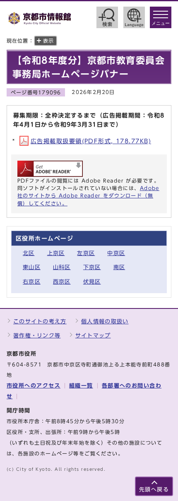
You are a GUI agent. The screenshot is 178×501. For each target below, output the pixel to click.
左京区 (86, 253)
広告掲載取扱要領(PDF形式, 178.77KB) (91, 141)
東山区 (32, 267)
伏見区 (92, 281)
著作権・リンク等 (36, 335)
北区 (29, 253)
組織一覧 (81, 385)
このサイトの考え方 (40, 321)
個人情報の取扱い (104, 321)
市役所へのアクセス (33, 385)
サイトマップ (93, 335)
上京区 (56, 253)
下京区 (92, 267)
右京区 (32, 281)
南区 (119, 267)
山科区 (62, 267)
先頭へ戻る (154, 489)
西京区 (62, 281)
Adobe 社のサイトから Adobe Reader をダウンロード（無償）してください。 (88, 195)
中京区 (116, 253)
